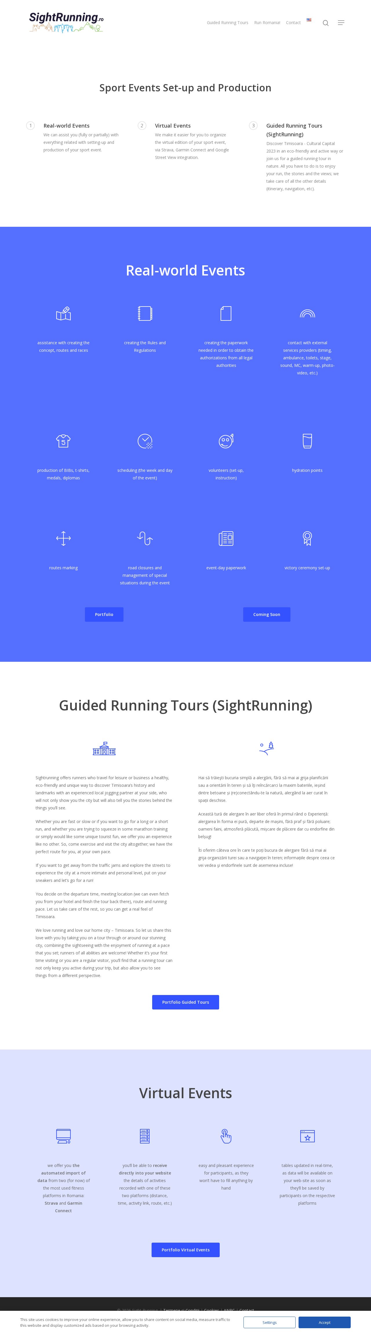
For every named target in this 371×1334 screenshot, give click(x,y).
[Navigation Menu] (341, 23)
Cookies (211, 1310)
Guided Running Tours (227, 22)
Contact (293, 22)
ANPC (229, 1310)
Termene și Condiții (181, 1310)
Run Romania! (267, 22)
